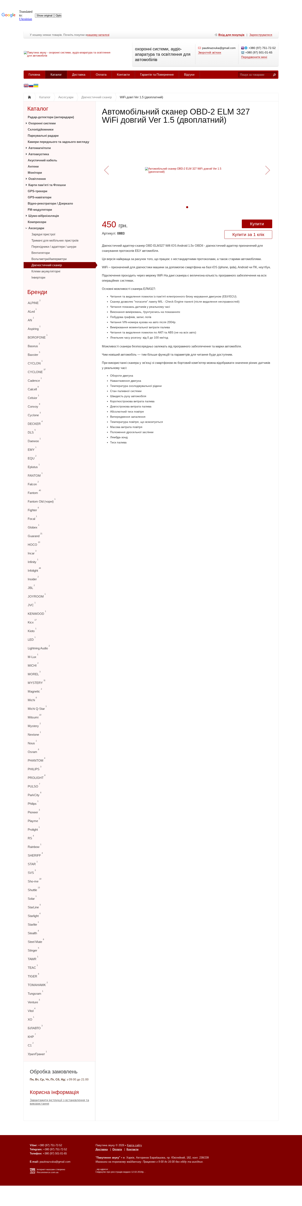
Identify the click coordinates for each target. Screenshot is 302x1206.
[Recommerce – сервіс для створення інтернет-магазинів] (32, 1172)
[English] (26, 86)
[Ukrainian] (31, 86)
